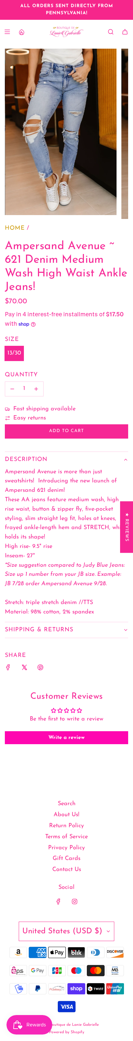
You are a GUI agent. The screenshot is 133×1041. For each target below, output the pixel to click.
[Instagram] (74, 901)
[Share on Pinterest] (40, 669)
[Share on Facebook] (8, 669)
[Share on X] (24, 669)
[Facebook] (58, 901)
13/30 (14, 353)
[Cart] (125, 32)
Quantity (21, 375)
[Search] (111, 32)
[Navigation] (7, 32)
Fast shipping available (44, 409)
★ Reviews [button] (126, 527)
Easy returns (29, 418)
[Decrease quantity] (12, 389)
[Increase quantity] (36, 389)
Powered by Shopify (66, 1032)
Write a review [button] (66, 737)
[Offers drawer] (21, 32)
